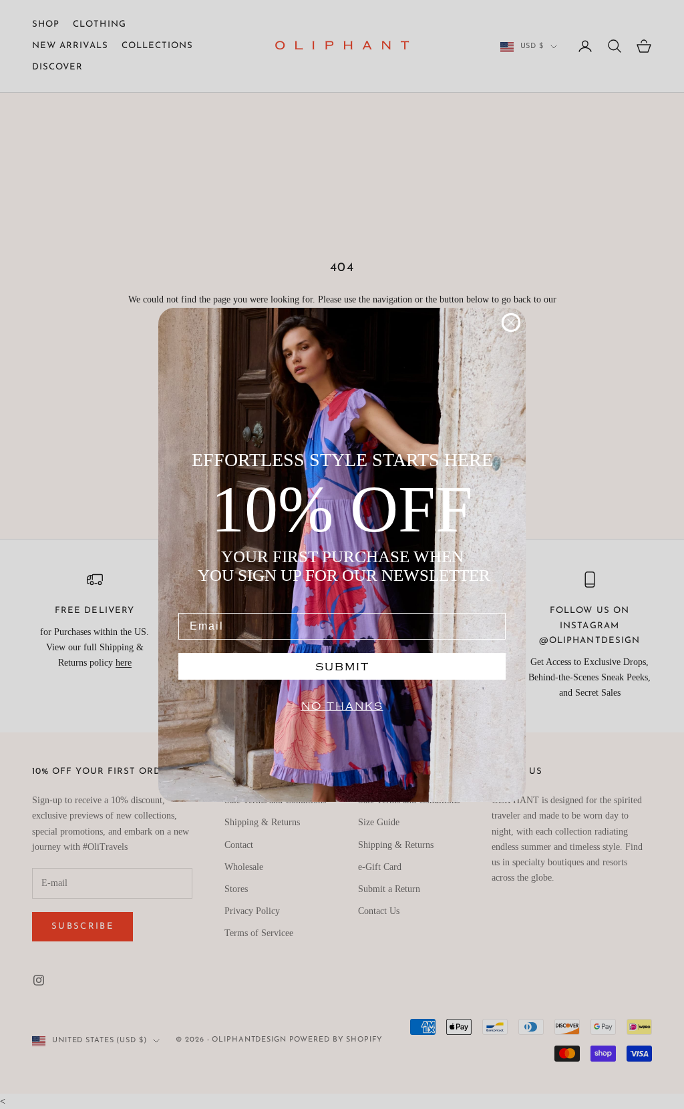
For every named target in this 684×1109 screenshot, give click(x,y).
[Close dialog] (511, 322)
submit (342, 666)
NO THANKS (342, 706)
